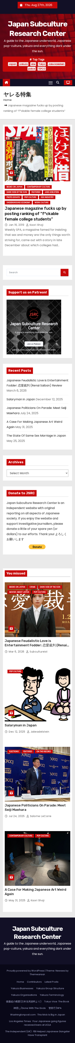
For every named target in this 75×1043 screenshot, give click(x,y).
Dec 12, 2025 (17, 732)
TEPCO (41, 68)
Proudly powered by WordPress (26, 970)
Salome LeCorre (40, 816)
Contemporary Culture (38, 186)
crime (32, 587)
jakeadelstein (39, 732)
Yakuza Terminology (52, 995)
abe (33, 64)
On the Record (44, 751)
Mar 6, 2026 (17, 651)
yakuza (23, 64)
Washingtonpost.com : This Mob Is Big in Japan (37, 1014)
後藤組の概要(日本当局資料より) (23, 1001)
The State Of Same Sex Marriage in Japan (36, 436)
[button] (58, 82)
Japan (12, 64)
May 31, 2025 (17, 900)
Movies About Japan (19, 592)
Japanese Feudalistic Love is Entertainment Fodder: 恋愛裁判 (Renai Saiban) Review (36, 645)
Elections (14, 751)
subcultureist (38, 651)
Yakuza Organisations (24, 995)
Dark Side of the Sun (17, 192)
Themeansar (37, 974)
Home (7, 100)
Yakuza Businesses (22, 988)
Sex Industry (47, 197)
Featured (35, 192)
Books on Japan (14, 186)
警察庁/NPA (55, 1008)
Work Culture (41, 202)
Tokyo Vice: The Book (56, 1001)
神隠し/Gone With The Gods (29, 1008)
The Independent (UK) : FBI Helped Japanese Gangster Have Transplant (37, 1033)
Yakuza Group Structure (50, 988)
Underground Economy (18, 202)
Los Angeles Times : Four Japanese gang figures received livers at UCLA (37, 1023)
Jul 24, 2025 (17, 816)
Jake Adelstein (56, 64)
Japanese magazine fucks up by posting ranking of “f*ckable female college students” (35, 214)
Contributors (34, 982)
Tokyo (42, 64)
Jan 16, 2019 (17, 225)
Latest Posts (51, 982)
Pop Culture (30, 197)
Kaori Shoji (36, 225)
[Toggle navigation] (50, 82)
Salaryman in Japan (21, 399)
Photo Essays (13, 197)
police (31, 68)
